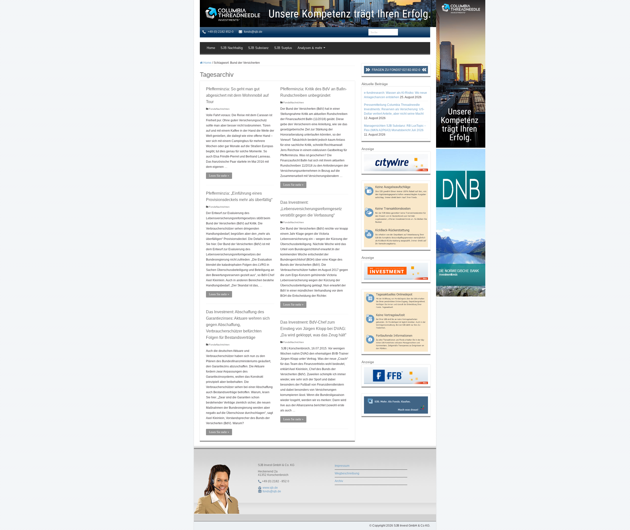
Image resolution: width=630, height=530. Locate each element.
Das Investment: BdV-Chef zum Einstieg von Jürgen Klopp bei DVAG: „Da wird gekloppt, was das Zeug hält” (313, 328)
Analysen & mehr (310, 48)
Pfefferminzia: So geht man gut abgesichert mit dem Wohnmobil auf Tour (237, 95)
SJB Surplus (283, 48)
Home (211, 48)
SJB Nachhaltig (231, 48)
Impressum (342, 466)
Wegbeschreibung (347, 473)
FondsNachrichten (219, 109)
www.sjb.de (270, 487)
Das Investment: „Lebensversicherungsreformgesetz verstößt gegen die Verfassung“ (311, 208)
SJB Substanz (258, 48)
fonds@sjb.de (272, 491)
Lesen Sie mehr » (219, 175)
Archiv (339, 481)
